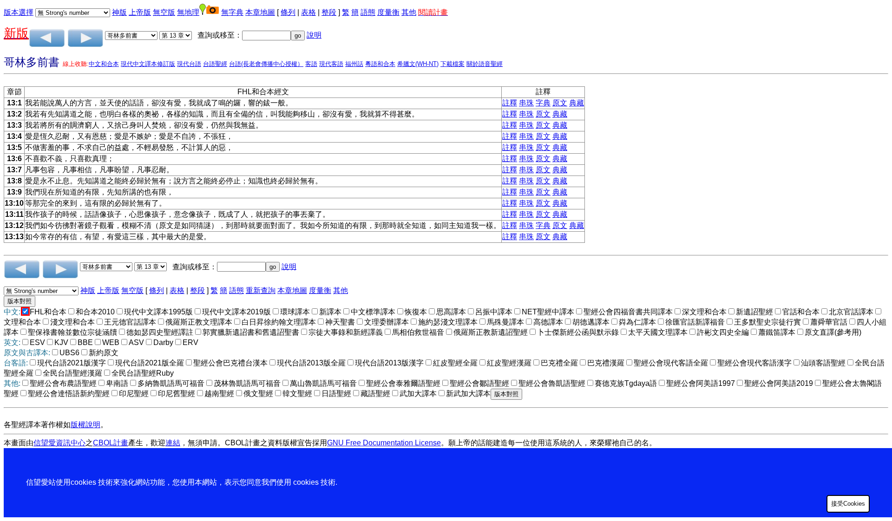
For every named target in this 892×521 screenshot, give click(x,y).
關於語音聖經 (484, 63)
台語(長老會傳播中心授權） (266, 63)
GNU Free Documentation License (384, 443)
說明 (314, 35)
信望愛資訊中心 (59, 443)
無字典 (232, 12)
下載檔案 (452, 63)
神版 (119, 12)
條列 (288, 12)
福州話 (354, 63)
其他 (408, 12)
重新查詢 (260, 290)
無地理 (188, 12)
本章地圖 (260, 12)
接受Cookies (848, 503)
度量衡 (388, 12)
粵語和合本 (380, 63)
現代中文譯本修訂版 (148, 63)
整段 (328, 12)
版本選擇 (18, 12)
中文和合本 (104, 63)
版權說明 (85, 425)
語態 (368, 12)
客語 (311, 63)
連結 (172, 443)
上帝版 (140, 12)
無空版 (164, 12)
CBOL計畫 (110, 443)
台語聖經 (215, 63)
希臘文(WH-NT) (418, 63)
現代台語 (189, 63)
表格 (308, 12)
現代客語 (331, 63)
